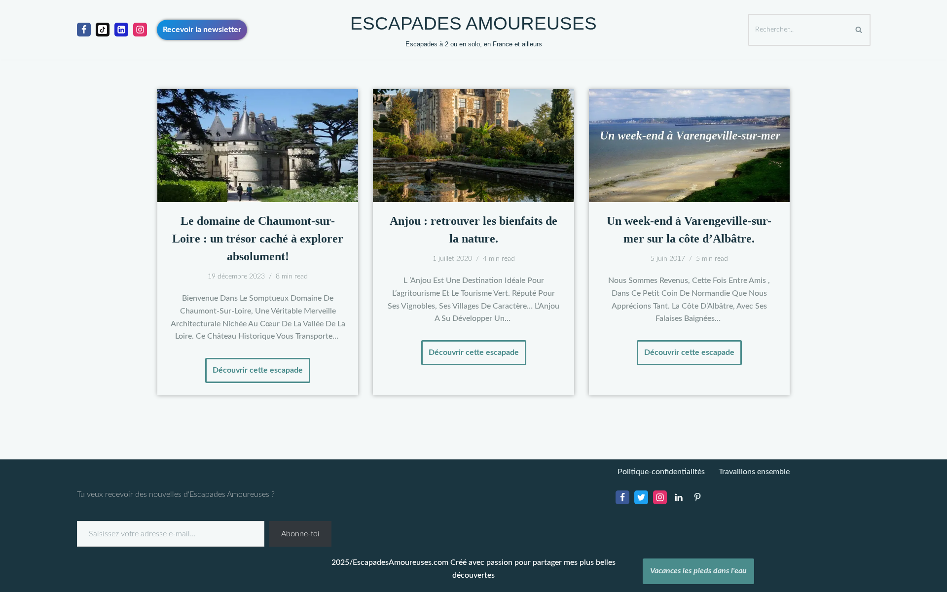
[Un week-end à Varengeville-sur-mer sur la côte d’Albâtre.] (689, 145)
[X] (641, 497)
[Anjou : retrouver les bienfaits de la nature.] (473, 145)
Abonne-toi (300, 534)
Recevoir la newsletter (202, 30)
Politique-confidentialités (661, 472)
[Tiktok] (102, 29)
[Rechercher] (859, 30)
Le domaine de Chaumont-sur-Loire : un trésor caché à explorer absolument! (257, 238)
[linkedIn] (121, 29)
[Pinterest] (697, 497)
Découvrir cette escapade (254, 366)
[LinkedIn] (679, 497)
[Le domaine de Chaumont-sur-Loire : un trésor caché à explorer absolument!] (257, 145)
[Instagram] (140, 29)
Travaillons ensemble (754, 472)
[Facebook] (84, 29)
